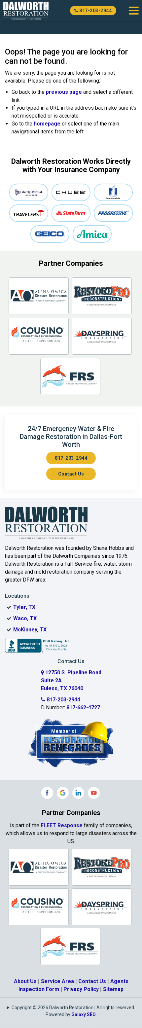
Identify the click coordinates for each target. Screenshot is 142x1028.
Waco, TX (25, 618)
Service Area (57, 981)
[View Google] (63, 793)
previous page (64, 92)
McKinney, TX (30, 629)
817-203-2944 (95, 10)
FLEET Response (62, 825)
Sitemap (113, 989)
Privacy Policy (81, 989)
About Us (25, 981)
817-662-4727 (83, 707)
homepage (47, 124)
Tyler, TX (24, 607)
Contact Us (71, 474)
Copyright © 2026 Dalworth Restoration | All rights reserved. (73, 1007)
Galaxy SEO (83, 1014)
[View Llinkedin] (78, 793)
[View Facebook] (47, 793)
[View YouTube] (94, 793)
